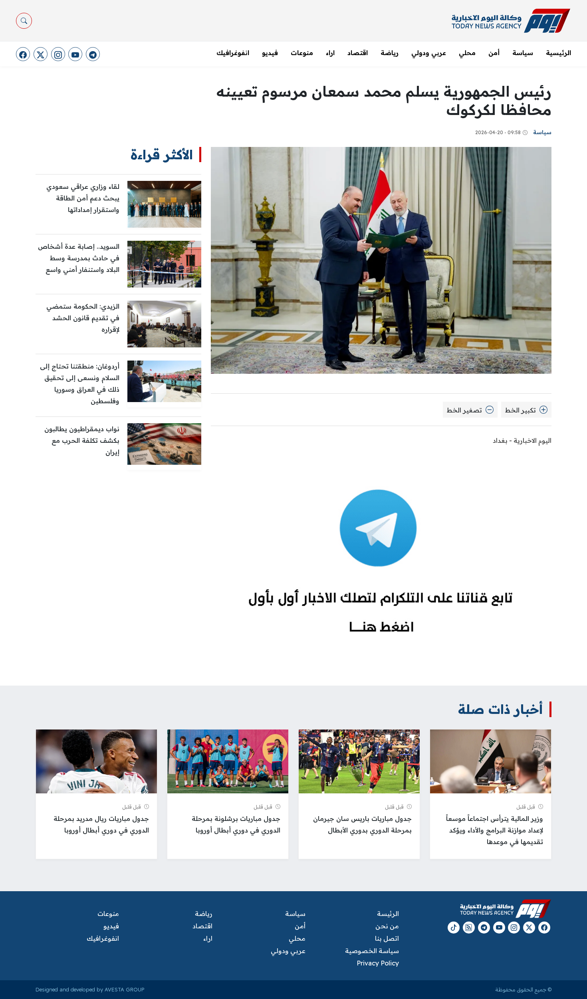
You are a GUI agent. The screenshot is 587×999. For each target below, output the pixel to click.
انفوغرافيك (232, 53)
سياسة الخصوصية (372, 951)
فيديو (270, 53)
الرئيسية (558, 53)
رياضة (390, 53)
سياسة (522, 53)
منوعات (302, 53)
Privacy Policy (378, 963)
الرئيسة (388, 914)
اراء (330, 53)
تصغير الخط (465, 410)
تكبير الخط (521, 410)
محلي (467, 53)
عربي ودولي (428, 53)
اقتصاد (357, 53)
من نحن (387, 926)
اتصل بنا (387, 938)
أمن (494, 53)
